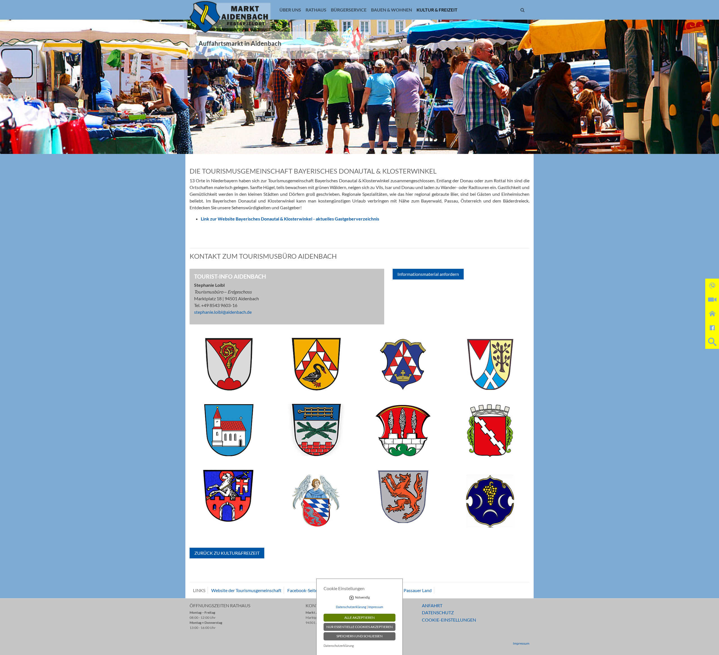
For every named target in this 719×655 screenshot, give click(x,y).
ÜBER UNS (290, 9)
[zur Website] (229, 366)
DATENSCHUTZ (438, 612)
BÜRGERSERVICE (349, 9)
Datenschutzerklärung (351, 607)
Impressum (521, 643)
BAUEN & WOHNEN (391, 9)
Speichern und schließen (359, 636)
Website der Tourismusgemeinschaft (246, 590)
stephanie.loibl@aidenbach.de (223, 312)
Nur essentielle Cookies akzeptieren (359, 627)
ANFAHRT (432, 605)
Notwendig (362, 597)
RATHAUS (316, 9)
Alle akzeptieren (359, 617)
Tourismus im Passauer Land (404, 590)
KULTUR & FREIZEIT (437, 9)
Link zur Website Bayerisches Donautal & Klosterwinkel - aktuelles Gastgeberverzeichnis (290, 218)
